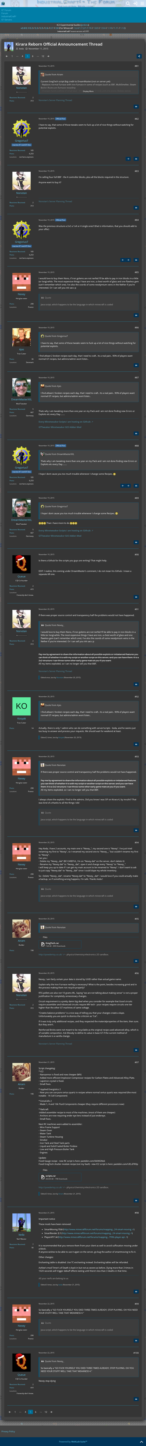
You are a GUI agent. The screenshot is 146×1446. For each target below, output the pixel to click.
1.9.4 (103, 28)
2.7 (51, 28)
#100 (136, 1352)
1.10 (110, 28)
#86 (137, 327)
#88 (137, 445)
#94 (137, 842)
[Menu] (142, 3)
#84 (137, 220)
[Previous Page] (6, 56)
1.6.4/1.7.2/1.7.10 (83, 28)
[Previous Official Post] (122, 260)
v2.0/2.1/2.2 (27, 28)
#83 (137, 171)
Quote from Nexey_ (54, 625)
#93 (137, 756)
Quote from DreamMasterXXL (59, 454)
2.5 (41, 28)
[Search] (128, 3)
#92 (137, 696)
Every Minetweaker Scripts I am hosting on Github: (65, 421)
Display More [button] (88, 91)
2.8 (57, 28)
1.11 (116, 28)
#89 (137, 498)
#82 (137, 118)
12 (43, 56)
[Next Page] (48, 56)
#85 (137, 272)
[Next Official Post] (128, 159)
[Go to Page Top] (141, 1442)
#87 (137, 377)
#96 (137, 973)
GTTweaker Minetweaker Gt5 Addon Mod (60, 427)
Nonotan (59, 677)
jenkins (84, 24)
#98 (137, 1212)
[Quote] (136, 107)
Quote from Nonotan (55, 765)
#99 (137, 1303)
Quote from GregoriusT (56, 336)
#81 (137, 66)
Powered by (73, 1441)
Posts (12, 101)
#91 (137, 609)
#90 (137, 554)
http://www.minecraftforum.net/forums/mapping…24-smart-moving (97, 1229)
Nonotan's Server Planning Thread (55, 100)
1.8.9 (96, 28)
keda (60, 1284)
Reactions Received (17, 97)
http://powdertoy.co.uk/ (50, 954)
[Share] (139, 56)
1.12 (122, 28)
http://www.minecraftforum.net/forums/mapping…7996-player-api (92, 1237)
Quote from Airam (54, 74)
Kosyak (61, 737)
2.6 (46, 28)
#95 (137, 918)
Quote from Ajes (53, 386)
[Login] (135, 3)
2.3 (36, 28)
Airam (60, 1194)
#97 (137, 1062)
